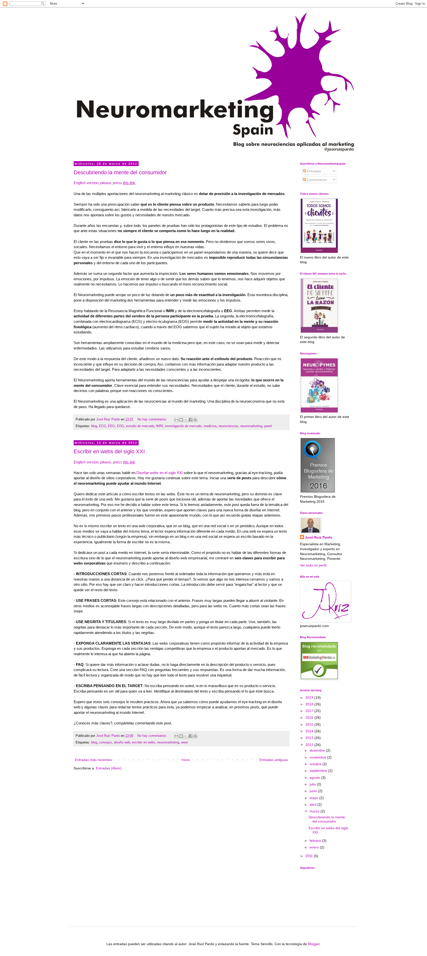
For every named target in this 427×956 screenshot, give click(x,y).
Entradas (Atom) (109, 768)
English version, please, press (104, 462)
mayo (314, 798)
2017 (309, 711)
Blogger (314, 944)
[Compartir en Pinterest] (195, 419)
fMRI (159, 426)
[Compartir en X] (185, 419)
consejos (105, 742)
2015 (309, 724)
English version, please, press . (105, 183)
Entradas (313, 171)
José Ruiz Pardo (318, 537)
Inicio (186, 760)
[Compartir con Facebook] (190, 419)
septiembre (319, 771)
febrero (316, 841)
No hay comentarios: (152, 419)
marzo (315, 811)
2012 (309, 745)
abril (313, 804)
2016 (309, 717)
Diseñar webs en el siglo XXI (159, 473)
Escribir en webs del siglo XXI (109, 451)
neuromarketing (251, 426)
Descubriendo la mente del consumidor (120, 172)
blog (94, 426)
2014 (309, 731)
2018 (309, 704)
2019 (309, 697)
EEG (111, 426)
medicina (210, 426)
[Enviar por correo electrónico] (176, 419)
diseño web (122, 742)
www (184, 742)
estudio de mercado (140, 426)
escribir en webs (143, 742)
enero (315, 847)
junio (314, 791)
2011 (309, 856)
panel (268, 426)
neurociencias (228, 426)
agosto (315, 778)
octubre (316, 764)
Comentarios (316, 180)
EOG (120, 426)
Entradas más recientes (93, 760)
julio (313, 784)
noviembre (318, 757)
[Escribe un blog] (181, 419)
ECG (102, 426)
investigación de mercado (183, 426)
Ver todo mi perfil (313, 565)
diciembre (318, 750)
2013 (309, 738)
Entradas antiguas (273, 760)
